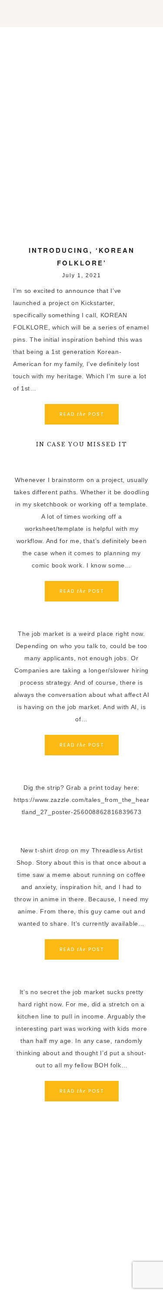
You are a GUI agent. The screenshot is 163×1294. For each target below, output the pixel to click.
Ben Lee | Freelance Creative (81, 53)
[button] (81, 13)
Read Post (82, 414)
